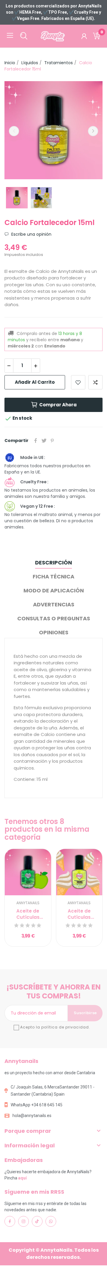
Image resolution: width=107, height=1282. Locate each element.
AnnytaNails (28, 903)
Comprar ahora (58, 405)
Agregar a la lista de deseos (78, 382)
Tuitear (44, 440)
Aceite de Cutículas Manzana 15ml (28, 914)
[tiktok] (37, 1221)
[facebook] (9, 1221)
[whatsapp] (50, 1221)
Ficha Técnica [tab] (53, 576)
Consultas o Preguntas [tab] (53, 618)
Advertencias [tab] (53, 604)
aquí (22, 1178)
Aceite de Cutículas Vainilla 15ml (79, 914)
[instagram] (23, 1221)
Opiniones (53, 632)
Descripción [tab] (53, 562)
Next (93, 131)
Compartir (36, 440)
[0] (96, 36)
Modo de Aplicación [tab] (53, 590)
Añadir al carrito (35, 382)
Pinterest (52, 440)
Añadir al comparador (95, 382)
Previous (14, 131)
